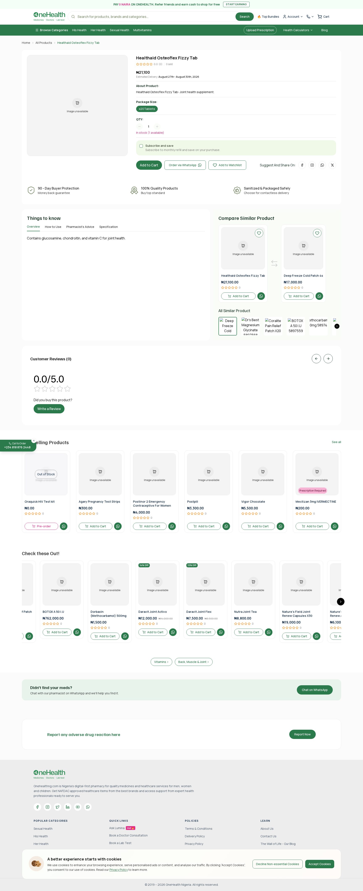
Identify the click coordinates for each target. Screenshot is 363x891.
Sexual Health (119, 30)
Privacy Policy (118, 870)
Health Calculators (296, 30)
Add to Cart (149, 165)
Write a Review (49, 408)
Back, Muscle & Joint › (193, 662)
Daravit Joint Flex (199, 612)
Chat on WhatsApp (315, 690)
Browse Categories (54, 30)
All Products (44, 43)
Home (26, 43)
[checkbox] (141, 146)
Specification (108, 227)
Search (245, 17)
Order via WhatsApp (182, 165)
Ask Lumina (121, 828)
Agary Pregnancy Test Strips (99, 502)
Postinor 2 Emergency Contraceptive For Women (152, 504)
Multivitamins (142, 30)
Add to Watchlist (230, 165)
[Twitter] (57, 807)
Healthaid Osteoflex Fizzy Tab (243, 276)
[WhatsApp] (88, 807)
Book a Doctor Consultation (128, 835)
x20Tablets (147, 109)
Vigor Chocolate (253, 502)
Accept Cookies (320, 864)
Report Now (302, 734)
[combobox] (150, 127)
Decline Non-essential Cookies (277, 864)
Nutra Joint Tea (245, 612)
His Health (79, 30)
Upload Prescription (260, 30)
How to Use (53, 227)
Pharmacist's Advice (80, 227)
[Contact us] (310, 17)
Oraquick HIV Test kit (40, 502)
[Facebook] (37, 807)
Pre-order (44, 526)
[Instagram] (47, 807)
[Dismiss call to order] (33, 440)
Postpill (192, 502)
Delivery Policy (195, 836)
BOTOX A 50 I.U (53, 612)
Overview (33, 226)
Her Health (98, 30)
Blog (324, 30)
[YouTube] (78, 807)
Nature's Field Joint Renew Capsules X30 (297, 614)
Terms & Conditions (198, 829)
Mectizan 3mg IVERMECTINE (316, 502)
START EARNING (236, 4)
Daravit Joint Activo (152, 612)
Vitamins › (161, 662)
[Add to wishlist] (259, 233)
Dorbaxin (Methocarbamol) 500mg (108, 614)
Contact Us (268, 836)
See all (336, 442)
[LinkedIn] (67, 807)
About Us (267, 829)
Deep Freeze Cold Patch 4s (303, 276)
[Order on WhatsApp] (261, 296)
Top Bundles (268, 17)
